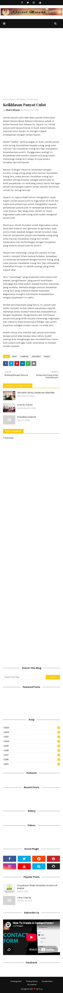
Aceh (14, 356)
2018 (32, 750)
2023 (31, 727)
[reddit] (38, 859)
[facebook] (22, 3)
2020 (32, 741)
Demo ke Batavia (25, 404)
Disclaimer (32, 984)
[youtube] (40, 3)
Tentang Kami (16, 981)
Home (5, 99)
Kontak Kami (47, 981)
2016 (31, 759)
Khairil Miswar (13, 110)
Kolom (12, 99)
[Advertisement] (31, 65)
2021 (31, 737)
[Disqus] (31, 545)
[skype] (38, 866)
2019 (32, 746)
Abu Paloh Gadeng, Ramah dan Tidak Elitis (36, 392)
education (36, 356)
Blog (40, 989)
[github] (53, 866)
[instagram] (34, 3)
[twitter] (28, 3)
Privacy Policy (31, 981)
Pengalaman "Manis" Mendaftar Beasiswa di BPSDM (37, 887)
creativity (24, 356)
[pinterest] (53, 859)
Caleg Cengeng (24, 897)
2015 (32, 764)
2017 (31, 755)
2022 (31, 732)
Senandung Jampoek (26, 416)
